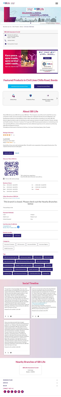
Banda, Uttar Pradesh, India (10, 227)
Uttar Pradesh (15, 26)
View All (17, 153)
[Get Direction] (18, 227)
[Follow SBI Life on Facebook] (4, 391)
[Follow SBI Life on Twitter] (11, 391)
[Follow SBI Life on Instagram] (15, 391)
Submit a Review (8, 153)
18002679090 (11, 40)
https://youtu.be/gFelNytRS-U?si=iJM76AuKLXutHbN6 (39, 303)
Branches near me (7, 26)
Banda (21, 26)
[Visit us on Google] (8, 391)
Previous (4, 98)
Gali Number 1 (8, 235)
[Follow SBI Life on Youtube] (18, 391)
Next (57, 98)
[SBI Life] (9, 3)
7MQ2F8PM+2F (7, 226)
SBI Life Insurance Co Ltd (30, 367)
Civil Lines (17, 235)
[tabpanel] (30, 16)
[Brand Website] (22, 391)
